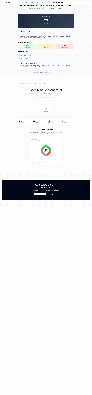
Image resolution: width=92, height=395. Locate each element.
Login (54, 2)
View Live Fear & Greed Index (40, 194)
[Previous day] (19, 111)
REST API (28, 66)
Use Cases (26, 2)
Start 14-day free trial (53, 194)
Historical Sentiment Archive (24, 56)
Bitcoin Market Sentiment (26, 83)
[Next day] (73, 111)
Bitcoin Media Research (23, 58)
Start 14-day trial (59, 2)
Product (21, 2)
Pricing (42, 2)
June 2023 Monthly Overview (24, 53)
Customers (37, 2)
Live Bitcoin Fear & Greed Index (25, 55)
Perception (41, 72)
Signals (32, 2)
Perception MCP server (49, 65)
